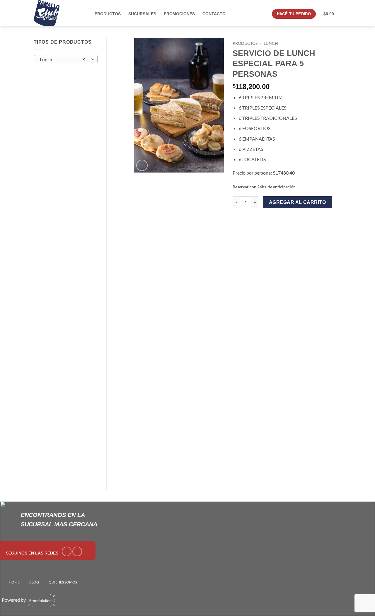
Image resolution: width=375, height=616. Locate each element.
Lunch (271, 43)
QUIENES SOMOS (63, 582)
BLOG (34, 582)
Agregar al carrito (297, 202)
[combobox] (66, 59)
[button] (142, 165)
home (14, 582)
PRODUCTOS (245, 43)
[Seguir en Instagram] (77, 551)
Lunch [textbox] (62, 59)
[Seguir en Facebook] (66, 551)
